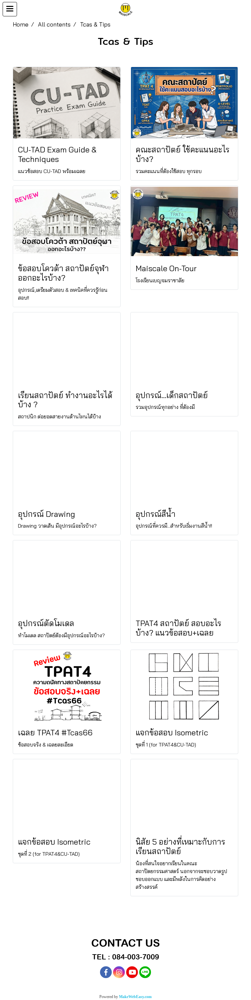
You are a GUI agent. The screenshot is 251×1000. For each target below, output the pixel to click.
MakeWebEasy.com (135, 996)
